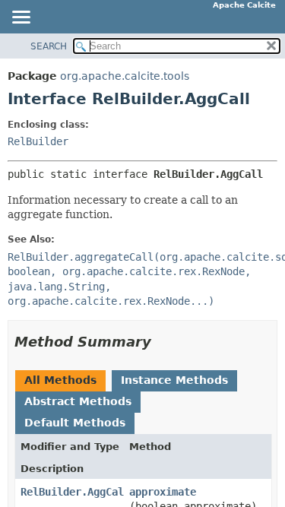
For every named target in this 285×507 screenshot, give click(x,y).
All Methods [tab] (60, 380)
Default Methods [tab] (74, 423)
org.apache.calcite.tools (124, 76)
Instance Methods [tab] (174, 380)
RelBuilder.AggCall (75, 492)
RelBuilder (38, 141)
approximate (162, 492)
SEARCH (48, 46)
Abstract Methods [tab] (77, 401)
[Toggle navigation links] (20, 18)
